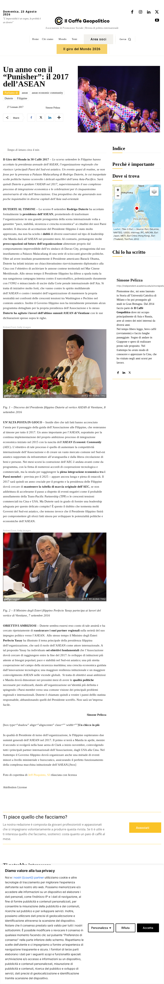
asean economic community (47, 92)
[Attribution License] (54, 779)
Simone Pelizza (53, 107)
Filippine (22, 98)
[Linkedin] (149, 12)
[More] (59, 118)
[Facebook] (132, 12)
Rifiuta (125, 927)
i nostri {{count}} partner (28, 877)
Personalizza (99, 927)
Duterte (9, 98)
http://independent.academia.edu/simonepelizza (137, 285)
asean (25, 92)
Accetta (148, 927)
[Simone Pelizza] (42, 108)
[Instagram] (140, 12)
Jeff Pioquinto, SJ (39, 774)
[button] (125, 39)
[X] (157, 12)
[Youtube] (157, 20)
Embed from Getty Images (17, 327)
